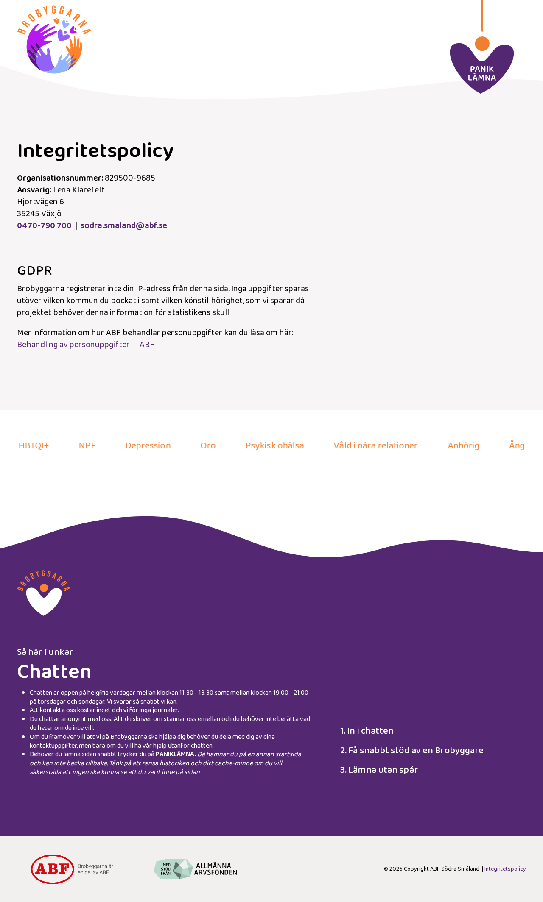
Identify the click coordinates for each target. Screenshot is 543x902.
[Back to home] (54, 39)
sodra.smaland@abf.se (124, 225)
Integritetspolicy (505, 869)
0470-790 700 (44, 225)
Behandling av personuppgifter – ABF (85, 344)
